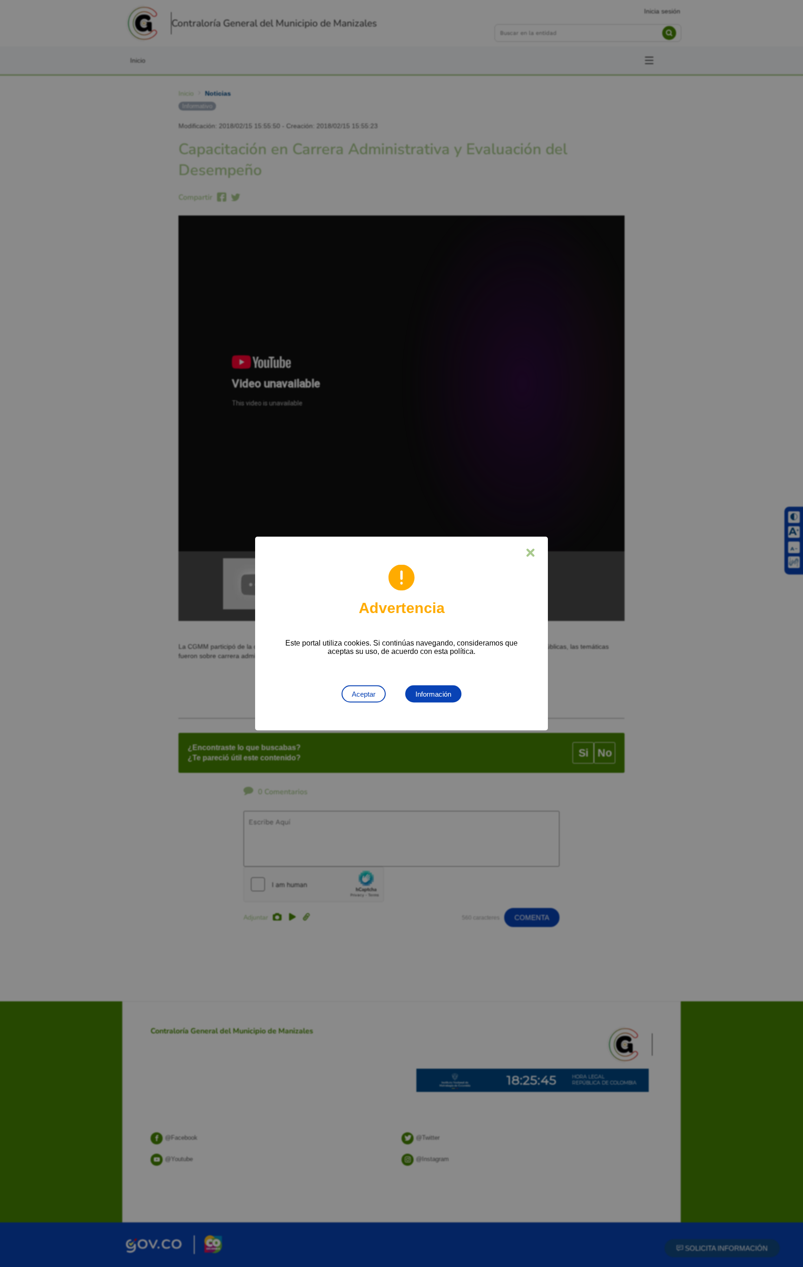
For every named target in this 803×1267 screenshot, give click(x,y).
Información (433, 694)
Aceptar (363, 694)
